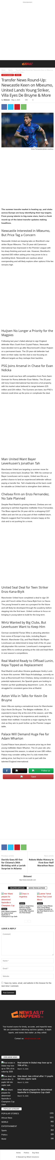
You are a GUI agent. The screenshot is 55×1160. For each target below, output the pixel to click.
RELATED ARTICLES (17, 888)
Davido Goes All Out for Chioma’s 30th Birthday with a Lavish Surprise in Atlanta (13, 864)
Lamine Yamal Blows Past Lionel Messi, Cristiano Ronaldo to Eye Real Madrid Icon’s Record (45, 909)
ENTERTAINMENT (7, 75)
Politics (4, 1135)
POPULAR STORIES (10, 1114)
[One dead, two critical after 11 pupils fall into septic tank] (8, 1081)
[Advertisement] (27, 31)
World (3, 1139)
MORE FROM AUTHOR (37, 888)
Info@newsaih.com (32, 1038)
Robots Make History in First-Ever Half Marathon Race (41, 862)
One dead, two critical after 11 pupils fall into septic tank (35, 1077)
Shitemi (7, 100)
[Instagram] (25, 1044)
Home (3, 70)
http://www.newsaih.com (27, 880)
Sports (10, 70)
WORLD (4, 1122)
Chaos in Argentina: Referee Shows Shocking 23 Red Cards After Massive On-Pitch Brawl (26, 909)
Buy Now (35, 1153)
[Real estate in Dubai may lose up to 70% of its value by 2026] (8, 1067)
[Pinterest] (17, 107)
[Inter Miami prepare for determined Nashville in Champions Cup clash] (9, 901)
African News (6, 1118)
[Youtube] (36, 1044)
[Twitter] (11, 107)
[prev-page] (25, 921)
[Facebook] (4, 107)
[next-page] (29, 921)
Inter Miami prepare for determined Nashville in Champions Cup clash (9, 913)
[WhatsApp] (24, 107)
